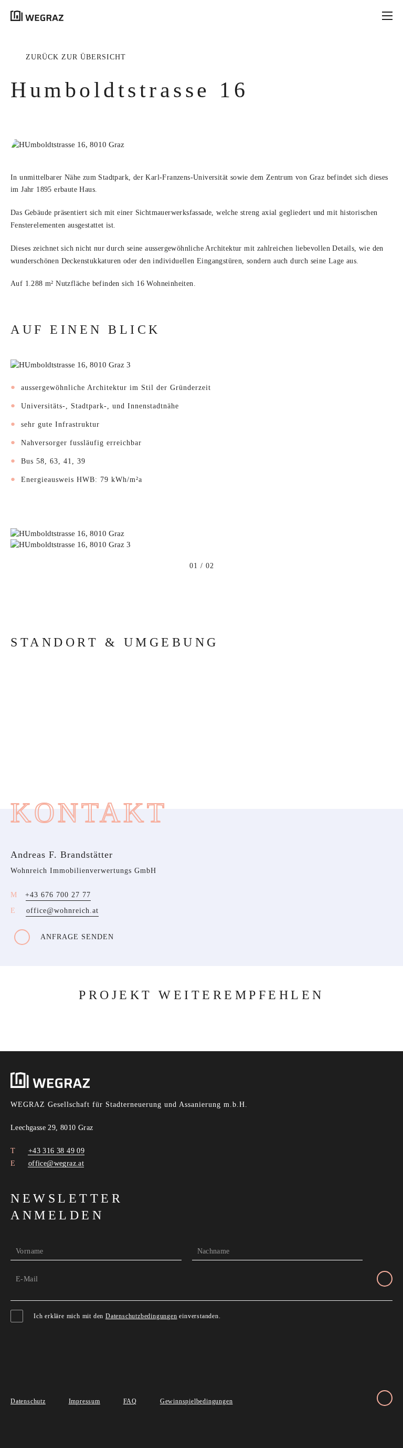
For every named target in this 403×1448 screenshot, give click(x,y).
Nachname (213, 1251)
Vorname (30, 1251)
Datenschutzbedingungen (141, 1316)
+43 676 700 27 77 (58, 895)
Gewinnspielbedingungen (196, 1401)
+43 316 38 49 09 (55, 1151)
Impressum (84, 1401)
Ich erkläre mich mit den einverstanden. (127, 1316)
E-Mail (27, 1279)
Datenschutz (28, 1401)
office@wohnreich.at (62, 911)
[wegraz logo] (36, 16)
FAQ (130, 1401)
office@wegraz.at (55, 1163)
